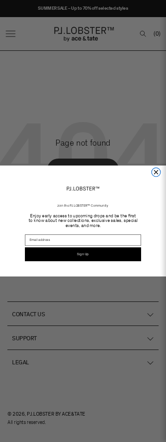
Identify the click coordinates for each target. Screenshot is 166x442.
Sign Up (83, 254)
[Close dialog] (156, 172)
